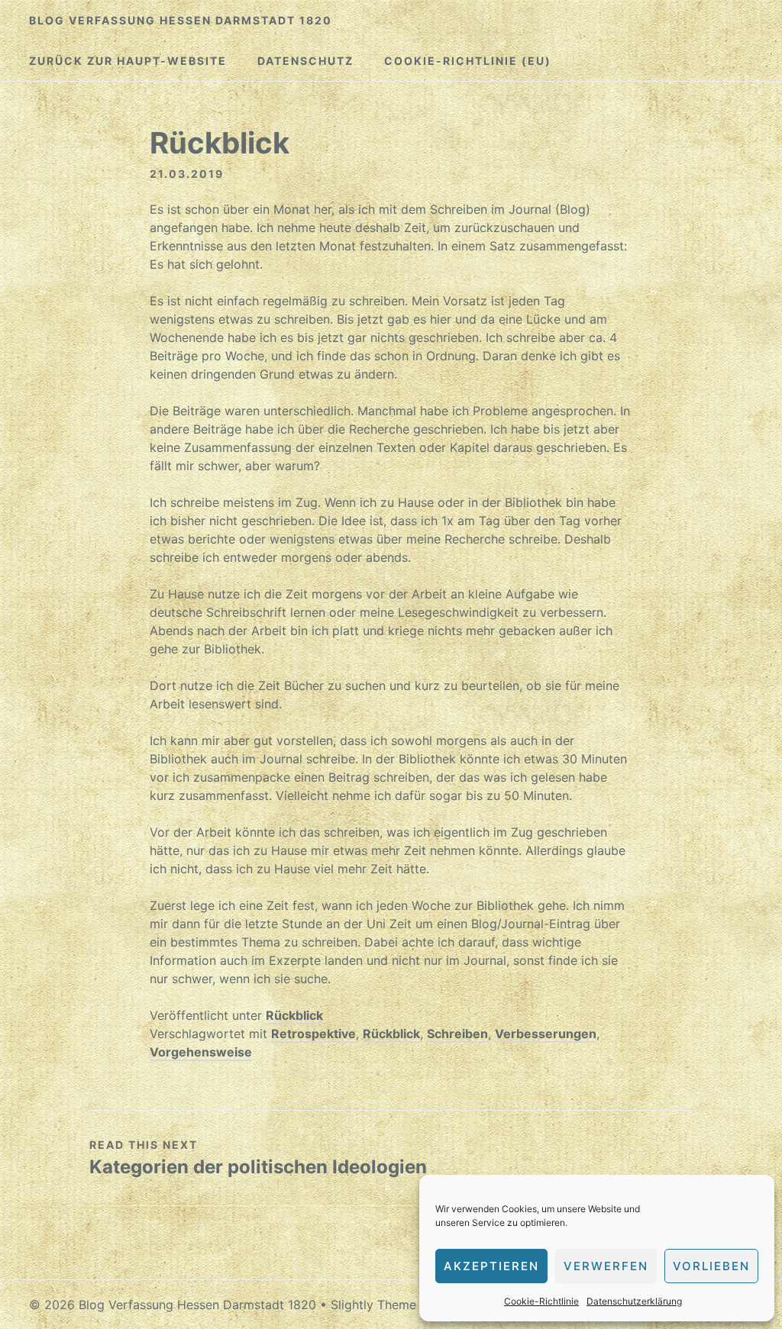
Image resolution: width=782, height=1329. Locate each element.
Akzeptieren (491, 1266)
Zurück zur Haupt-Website (128, 60)
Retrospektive (313, 1033)
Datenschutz (305, 60)
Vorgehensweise (201, 1052)
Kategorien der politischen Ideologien (258, 1167)
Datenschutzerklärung (634, 1301)
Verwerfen (606, 1266)
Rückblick (294, 1015)
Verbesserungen (545, 1033)
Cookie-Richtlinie (541, 1301)
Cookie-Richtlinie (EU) (467, 60)
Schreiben (457, 1033)
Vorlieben (711, 1266)
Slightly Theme (373, 1304)
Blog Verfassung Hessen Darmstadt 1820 (180, 20)
